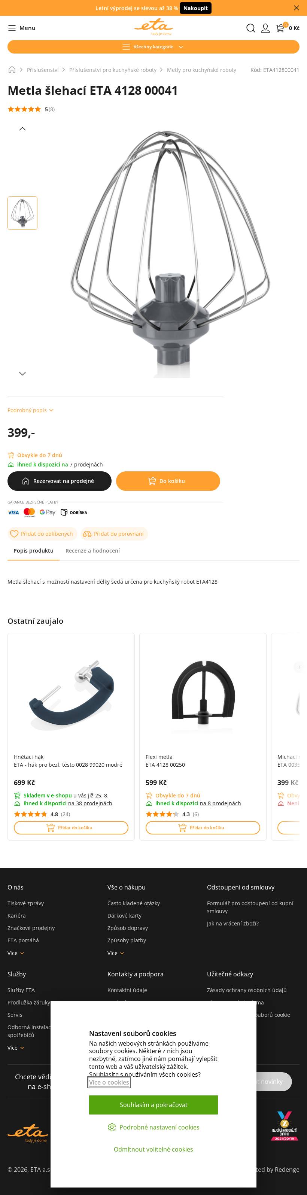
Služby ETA (21, 990)
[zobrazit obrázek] (22, 128)
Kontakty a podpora (135, 974)
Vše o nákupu (126, 887)
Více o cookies (109, 1082)
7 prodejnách (86, 464)
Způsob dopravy (127, 927)
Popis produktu (33, 550)
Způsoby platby (126, 940)
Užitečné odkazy (230, 974)
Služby (16, 974)
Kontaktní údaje (127, 990)
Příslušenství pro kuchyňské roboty (112, 69)
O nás (15, 887)
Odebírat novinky (258, 1081)
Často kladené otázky (133, 903)
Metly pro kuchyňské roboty (201, 69)
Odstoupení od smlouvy (240, 887)
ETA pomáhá (23, 940)
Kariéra (16, 915)
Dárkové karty (124, 915)
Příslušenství (43, 69)
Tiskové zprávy (25, 903)
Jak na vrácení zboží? (233, 923)
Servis (14, 1014)
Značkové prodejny (31, 927)
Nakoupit (195, 8)
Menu (21, 28)
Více (12, 953)
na (90, 803)
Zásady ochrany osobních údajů (247, 990)
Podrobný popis (27, 410)
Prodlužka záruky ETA (34, 1002)
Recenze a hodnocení (93, 550)
